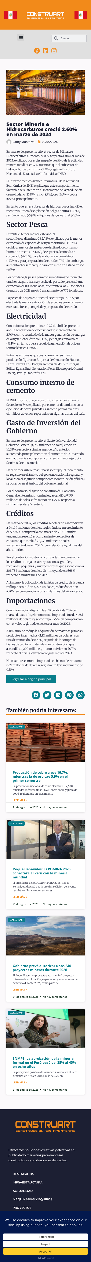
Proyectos (22, 1208)
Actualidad (23, 1191)
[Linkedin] (45, 51)
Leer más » (20, 800)
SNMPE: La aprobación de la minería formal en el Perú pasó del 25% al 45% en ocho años (44, 1062)
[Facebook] (37, 51)
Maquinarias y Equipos (32, 1199)
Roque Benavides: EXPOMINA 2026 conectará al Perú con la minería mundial (41, 873)
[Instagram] (54, 51)
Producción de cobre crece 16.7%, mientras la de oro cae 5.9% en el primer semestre (40, 776)
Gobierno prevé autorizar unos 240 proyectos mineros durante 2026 (42, 967)
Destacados (23, 1174)
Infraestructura (27, 1182)
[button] (20, 37)
